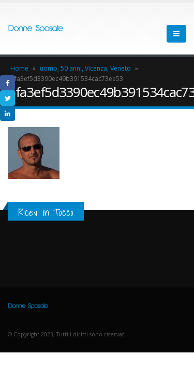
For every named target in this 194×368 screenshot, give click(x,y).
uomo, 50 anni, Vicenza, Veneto (85, 68)
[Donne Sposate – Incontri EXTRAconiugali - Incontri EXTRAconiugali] (36, 29)
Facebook (7, 82)
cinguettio (7, 97)
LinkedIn (7, 113)
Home (19, 68)
